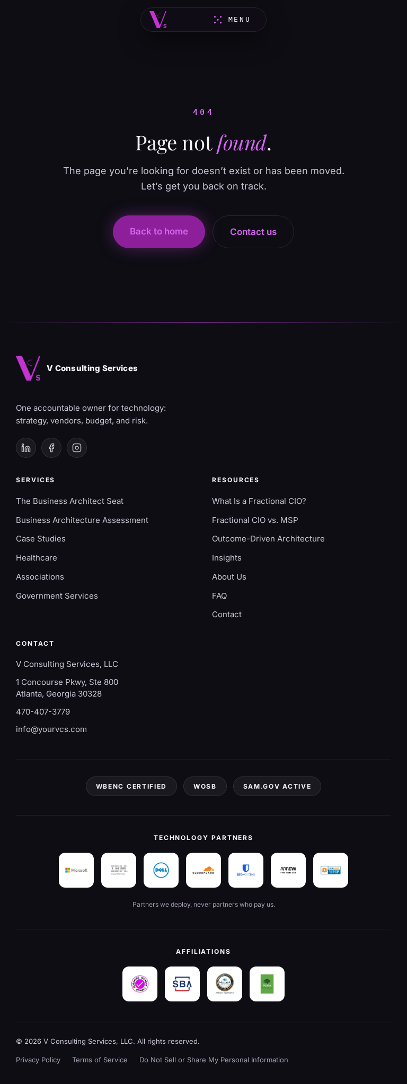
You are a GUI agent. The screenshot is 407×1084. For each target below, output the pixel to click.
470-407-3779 (43, 712)
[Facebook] (51, 448)
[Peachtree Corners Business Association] (267, 983)
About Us (229, 577)
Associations (40, 577)
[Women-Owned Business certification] (139, 983)
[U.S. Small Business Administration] (182, 983)
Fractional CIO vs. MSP (255, 520)
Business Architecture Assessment (82, 520)
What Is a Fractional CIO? (259, 501)
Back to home (159, 231)
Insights (227, 558)
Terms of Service (100, 1059)
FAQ (219, 596)
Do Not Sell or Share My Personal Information (213, 1059)
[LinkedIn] (26, 448)
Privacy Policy (38, 1059)
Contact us (253, 232)
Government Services (57, 596)
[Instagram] (77, 448)
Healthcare (36, 558)
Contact (227, 614)
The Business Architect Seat (69, 501)
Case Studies (41, 539)
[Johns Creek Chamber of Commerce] (224, 983)
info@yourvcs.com (51, 729)
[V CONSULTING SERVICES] (157, 19)
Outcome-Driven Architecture (268, 539)
